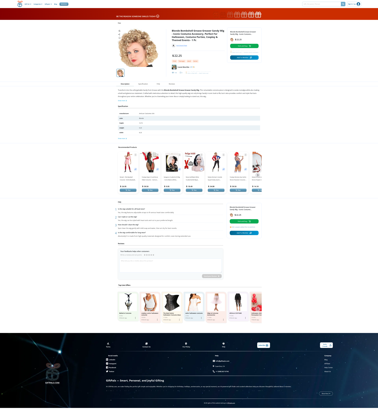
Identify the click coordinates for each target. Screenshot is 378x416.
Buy (129, 190)
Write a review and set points (131, 255)
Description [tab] (125, 84)
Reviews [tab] (172, 84)
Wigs (119, 23)
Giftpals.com (231, 403)
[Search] (343, 4)
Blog (55, 4)
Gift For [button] (27, 4)
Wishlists (64, 4)
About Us (327, 371)
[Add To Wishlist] (135, 169)
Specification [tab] (143, 84)
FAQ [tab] (158, 84)
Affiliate (327, 363)
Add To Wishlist (242, 57)
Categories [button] (37, 4)
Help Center (328, 367)
